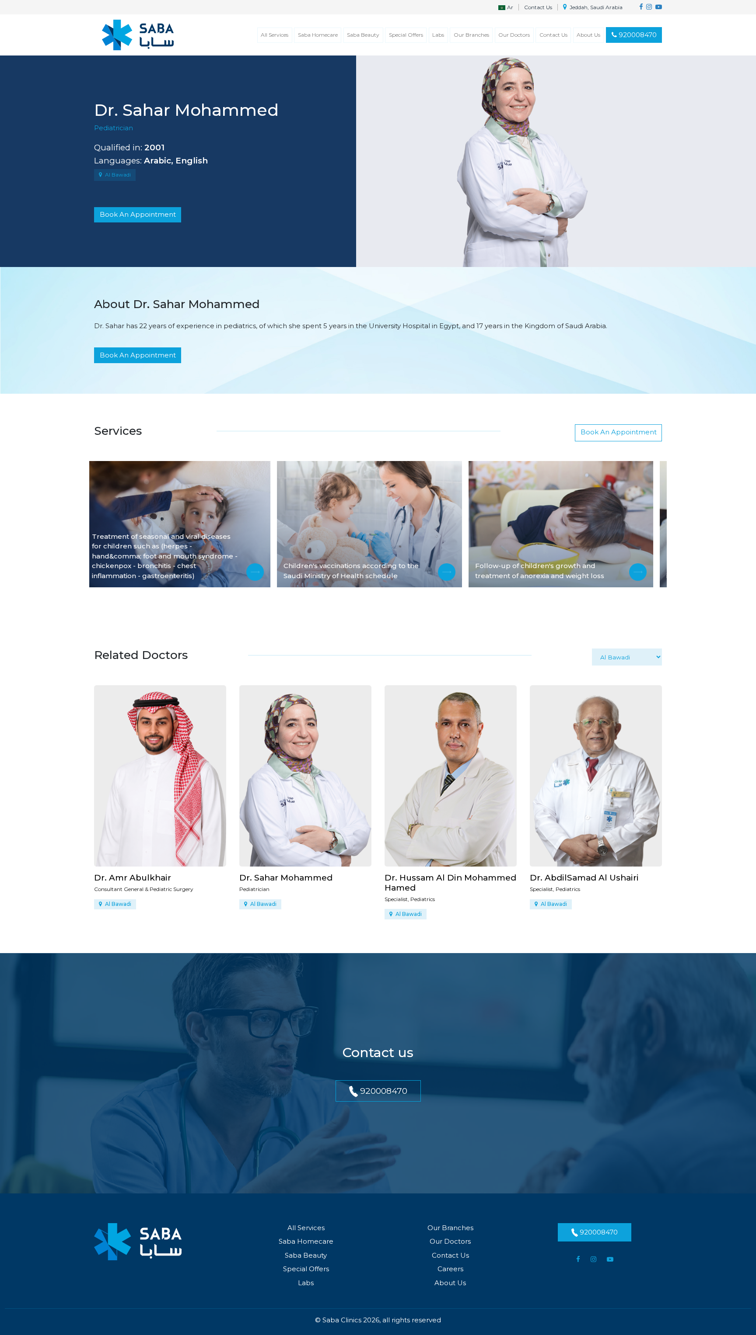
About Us (588, 34)
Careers (450, 1269)
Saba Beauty (363, 34)
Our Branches (471, 34)
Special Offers (406, 34)
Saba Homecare (318, 34)
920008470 (637, 35)
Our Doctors (514, 34)
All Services (274, 34)
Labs (438, 34)
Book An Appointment (138, 214)
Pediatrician (113, 128)
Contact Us (538, 7)
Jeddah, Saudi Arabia (595, 7)
